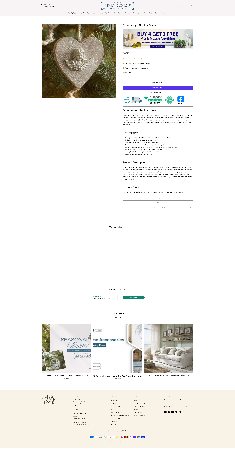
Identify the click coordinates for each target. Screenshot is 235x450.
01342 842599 (49, 7)
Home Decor (118, 13)
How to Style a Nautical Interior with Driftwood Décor (168, 376)
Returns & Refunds (139, 406)
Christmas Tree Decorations (165, 192)
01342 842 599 (81, 413)
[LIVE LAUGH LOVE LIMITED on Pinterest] (180, 412)
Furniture (136, 13)
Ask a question (157, 207)
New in (82, 13)
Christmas (114, 400)
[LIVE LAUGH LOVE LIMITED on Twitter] (176, 412)
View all (117, 317)
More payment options (158, 92)
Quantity (127, 72)
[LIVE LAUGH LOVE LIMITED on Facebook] (169, 412)
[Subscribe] (186, 406)
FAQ (157, 202)
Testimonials (114, 421)
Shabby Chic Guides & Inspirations (121, 415)
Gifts (150, 13)
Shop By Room (72, 13)
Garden (144, 13)
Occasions (164, 13)
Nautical (127, 13)
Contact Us (137, 409)
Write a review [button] (133, 297)
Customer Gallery (116, 406)
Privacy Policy (138, 412)
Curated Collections (104, 13)
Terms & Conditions (139, 415)
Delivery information (157, 198)
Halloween (114, 403)
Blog (112, 409)
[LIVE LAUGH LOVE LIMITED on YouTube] (172, 412)
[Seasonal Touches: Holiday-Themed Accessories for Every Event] (66, 348)
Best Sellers (91, 13)
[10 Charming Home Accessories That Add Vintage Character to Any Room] (117, 348)
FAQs (135, 400)
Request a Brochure (116, 412)
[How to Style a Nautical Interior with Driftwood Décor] (168, 348)
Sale (156, 13)
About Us (113, 424)
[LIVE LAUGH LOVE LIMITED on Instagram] (165, 412)
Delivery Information (140, 403)
